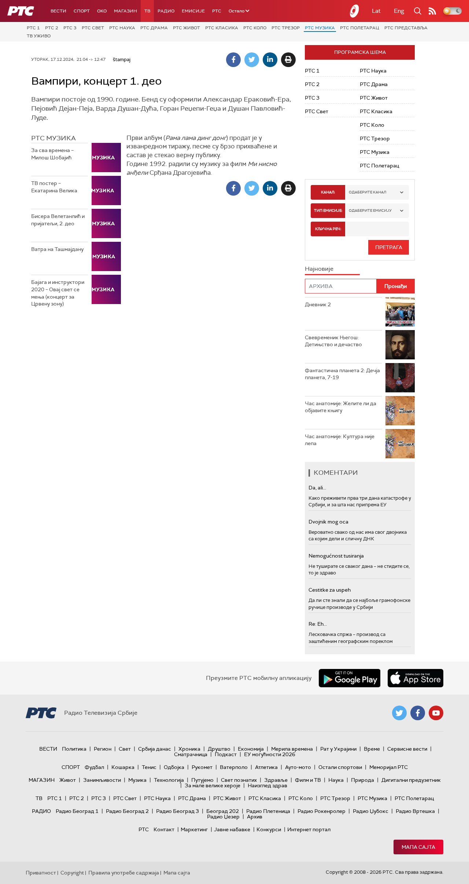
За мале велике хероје (212, 785)
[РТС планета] (354, 11)
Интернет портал (308, 829)
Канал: (328, 192)
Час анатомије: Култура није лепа (339, 440)
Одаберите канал (367, 192)
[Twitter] (251, 59)
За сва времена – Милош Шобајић (52, 154)
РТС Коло (254, 28)
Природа (362, 780)
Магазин (125, 11)
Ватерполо (234, 767)
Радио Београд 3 (177, 811)
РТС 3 (70, 28)
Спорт (82, 11)
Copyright (72, 872)
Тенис (149, 767)
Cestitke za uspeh (330, 590)
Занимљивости (102, 780)
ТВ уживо (39, 36)
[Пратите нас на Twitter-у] (399, 713)
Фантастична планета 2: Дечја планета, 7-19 (342, 374)
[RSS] (432, 11)
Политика (74, 749)
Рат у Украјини (338, 749)
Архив (254, 816)
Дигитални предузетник (411, 780)
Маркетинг (194, 829)
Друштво (219, 749)
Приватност (41, 872)
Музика (137, 780)
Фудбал (94, 767)
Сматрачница (190, 754)
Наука (336, 780)
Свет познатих (239, 780)
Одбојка (174, 767)
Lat (376, 11)
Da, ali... (317, 487)
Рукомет (202, 767)
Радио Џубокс (370, 811)
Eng (399, 11)
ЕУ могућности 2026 (269, 754)
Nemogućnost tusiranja (336, 555)
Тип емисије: (328, 210)
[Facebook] (233, 59)
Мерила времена (292, 749)
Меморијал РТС (388, 767)
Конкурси (268, 829)
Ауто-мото (298, 767)
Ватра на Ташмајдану (57, 249)
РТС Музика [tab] (53, 138)
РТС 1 (33, 28)
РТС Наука (122, 28)
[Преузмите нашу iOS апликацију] (415, 678)
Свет (125, 749)
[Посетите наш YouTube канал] (436, 713)
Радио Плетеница (268, 811)
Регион (102, 749)
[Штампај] (288, 59)
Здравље (276, 780)
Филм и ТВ (308, 780)
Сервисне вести (407, 749)
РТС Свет (93, 28)
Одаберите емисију (370, 210)
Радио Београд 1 (77, 811)
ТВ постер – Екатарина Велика (54, 187)
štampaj (121, 59)
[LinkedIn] (270, 59)
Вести (58, 11)
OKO (102, 11)
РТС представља (406, 28)
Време (372, 749)
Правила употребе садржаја (123, 872)
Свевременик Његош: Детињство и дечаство (333, 341)
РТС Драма (154, 28)
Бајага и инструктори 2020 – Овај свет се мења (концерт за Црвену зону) (57, 293)
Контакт (164, 829)
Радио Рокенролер (322, 811)
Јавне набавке (232, 829)
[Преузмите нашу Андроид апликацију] (349, 678)
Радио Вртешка (415, 811)
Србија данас (154, 749)
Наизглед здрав (267, 785)
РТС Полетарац (359, 28)
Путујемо (202, 780)
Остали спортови (340, 767)
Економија (251, 749)
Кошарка (122, 767)
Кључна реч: (328, 228)
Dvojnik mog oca (328, 521)
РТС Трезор (286, 28)
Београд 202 (222, 811)
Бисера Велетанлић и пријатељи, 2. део (58, 220)
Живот (67, 780)
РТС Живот (186, 28)
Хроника (189, 749)
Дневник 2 (318, 304)
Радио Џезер (223, 816)
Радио (166, 11)
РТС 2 (51, 28)
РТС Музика (320, 28)
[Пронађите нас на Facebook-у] (417, 713)
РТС (216, 11)
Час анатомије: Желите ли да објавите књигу (340, 407)
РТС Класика (221, 28)
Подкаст (226, 754)
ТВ (147, 11)
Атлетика (266, 767)
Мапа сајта (418, 847)
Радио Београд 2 (127, 811)
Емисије (193, 11)
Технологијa (169, 780)
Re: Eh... (318, 624)
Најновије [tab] (319, 269)
